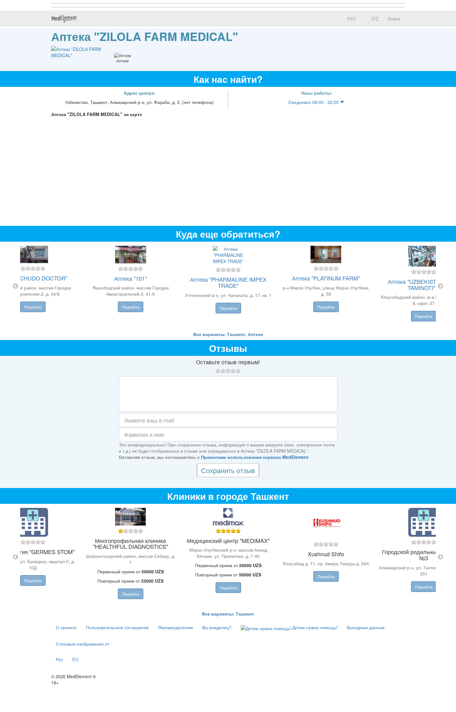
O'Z (374, 19)
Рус (59, 659)
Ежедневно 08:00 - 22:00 (314, 102)
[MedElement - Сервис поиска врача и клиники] (64, 18)
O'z (75, 659)
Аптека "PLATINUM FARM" (326, 278)
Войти (394, 19)
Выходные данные (366, 627)
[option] (228, 286)
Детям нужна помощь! (314, 627)
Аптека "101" (130, 278)
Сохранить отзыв (228, 470)
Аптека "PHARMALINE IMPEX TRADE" (228, 282)
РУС (351, 19)
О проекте (66, 627)
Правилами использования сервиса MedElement (254, 457)
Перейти (33, 307)
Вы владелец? (216, 627)
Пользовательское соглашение (117, 627)
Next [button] (440, 286)
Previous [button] (15, 286)
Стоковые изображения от (82, 644)
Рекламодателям (175, 627)
